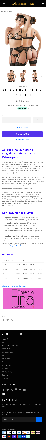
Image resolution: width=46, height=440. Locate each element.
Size (3, 115)
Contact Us (6, 349)
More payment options (22, 139)
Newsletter (6, 359)
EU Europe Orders (8, 352)
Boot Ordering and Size (10, 345)
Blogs (4, 342)
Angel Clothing (11, 429)
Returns (5, 375)
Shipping (5, 368)
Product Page (7, 365)
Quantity (36, 115)
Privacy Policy (7, 372)
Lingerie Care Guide (17, 246)
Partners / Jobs (7, 362)
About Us (5, 339)
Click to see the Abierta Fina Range (14, 286)
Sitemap (5, 378)
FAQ (3, 355)
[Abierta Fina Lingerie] (23, 309)
